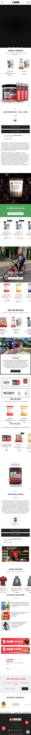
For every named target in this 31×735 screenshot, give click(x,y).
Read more (15, 371)
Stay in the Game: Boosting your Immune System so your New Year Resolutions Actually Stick (20, 604)
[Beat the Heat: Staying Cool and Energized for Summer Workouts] (5, 616)
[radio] (15, 120)
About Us (15, 723)
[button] (9, 73)
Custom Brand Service (18, 733)
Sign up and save (15, 714)
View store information (8, 138)
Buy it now (15, 131)
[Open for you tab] (26, 722)
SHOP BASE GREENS (15, 278)
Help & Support (15, 727)
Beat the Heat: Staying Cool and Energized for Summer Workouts (20, 614)
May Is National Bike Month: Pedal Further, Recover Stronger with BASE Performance (19, 624)
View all (15, 598)
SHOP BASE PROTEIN (15, 213)
